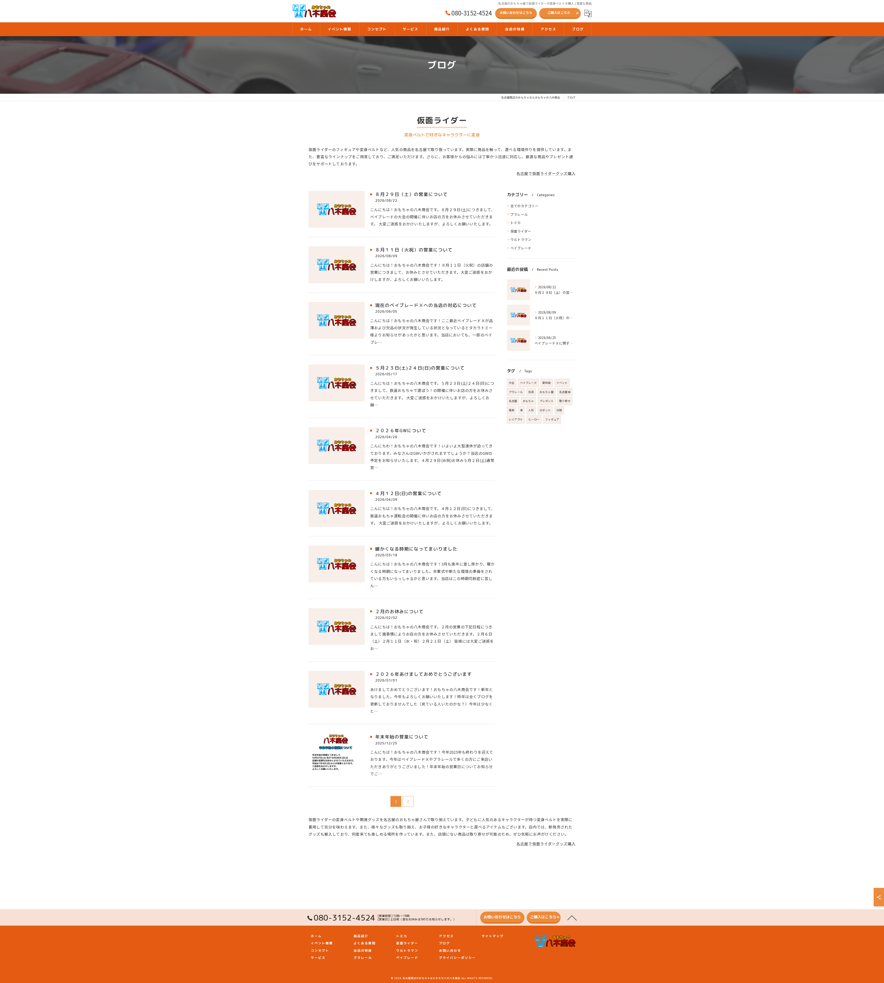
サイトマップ (493, 936)
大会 (511, 383)
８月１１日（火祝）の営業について (414, 250)
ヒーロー (534, 419)
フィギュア (552, 419)
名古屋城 (564, 392)
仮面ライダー (520, 231)
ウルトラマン (520, 239)
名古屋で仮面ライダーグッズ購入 (546, 173)
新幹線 (546, 383)
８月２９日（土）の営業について (411, 194)
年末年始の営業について (401, 737)
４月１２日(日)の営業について (408, 493)
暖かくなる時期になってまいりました (416, 549)
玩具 (531, 392)
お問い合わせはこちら (516, 12)
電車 (511, 410)
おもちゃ (528, 401)
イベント (562, 383)
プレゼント (547, 401)
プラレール (519, 214)
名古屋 (513, 401)
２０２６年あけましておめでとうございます (423, 674)
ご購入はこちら (558, 12)
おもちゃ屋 (547, 392)
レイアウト (516, 419)
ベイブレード (520, 247)
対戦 (559, 410)
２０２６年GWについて (400, 430)
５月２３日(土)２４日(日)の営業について (420, 368)
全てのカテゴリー (524, 205)
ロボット (545, 410)
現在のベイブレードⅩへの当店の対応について (426, 305)
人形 (531, 410)
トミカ (515, 222)
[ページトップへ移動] (572, 917)
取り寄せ (564, 401)
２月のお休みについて (399, 611)
